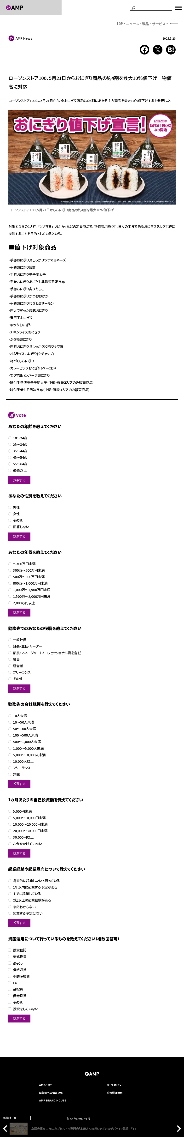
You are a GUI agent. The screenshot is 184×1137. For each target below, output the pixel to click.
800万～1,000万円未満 (30, 583)
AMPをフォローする (80, 1118)
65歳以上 (20, 470)
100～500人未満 (25, 735)
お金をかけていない (27, 843)
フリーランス (22, 672)
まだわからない (24, 907)
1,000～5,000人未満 (28, 748)
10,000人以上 (23, 761)
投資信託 (19, 950)
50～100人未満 (24, 728)
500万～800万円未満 (29, 577)
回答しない (21, 527)
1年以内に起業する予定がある (35, 887)
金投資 (18, 989)
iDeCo (18, 963)
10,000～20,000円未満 (30, 824)
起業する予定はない (27, 913)
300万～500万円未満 (29, 570)
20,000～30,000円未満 (30, 831)
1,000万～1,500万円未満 (31, 589)
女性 (16, 514)
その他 (18, 520)
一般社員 (19, 639)
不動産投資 (21, 976)
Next (177, 1128)
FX (15, 982)
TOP (120, 23)
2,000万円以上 (24, 603)
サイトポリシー (115, 1085)
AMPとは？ (45, 1085)
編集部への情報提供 (51, 1093)
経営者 (18, 666)
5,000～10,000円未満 (29, 818)
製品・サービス (154, 23)
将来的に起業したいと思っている (36, 880)
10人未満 (20, 716)
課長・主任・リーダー (27, 646)
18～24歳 (20, 438)
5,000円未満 (22, 811)
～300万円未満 (24, 564)
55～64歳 (20, 464)
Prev (6, 1128)
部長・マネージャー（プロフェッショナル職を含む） (47, 653)
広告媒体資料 (115, 1093)
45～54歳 (20, 457)
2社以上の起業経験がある (32, 900)
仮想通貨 (19, 970)
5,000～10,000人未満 (29, 755)
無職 (16, 774)
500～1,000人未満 (27, 741)
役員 (16, 659)
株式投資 (19, 956)
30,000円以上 (23, 837)
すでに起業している (27, 893)
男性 (16, 507)
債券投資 (19, 995)
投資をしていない (25, 1009)
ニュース (132, 23)
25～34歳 (20, 444)
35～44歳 (20, 451)
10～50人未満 (23, 722)
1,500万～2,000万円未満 (31, 596)
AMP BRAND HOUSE (52, 1100)
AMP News (24, 38)
